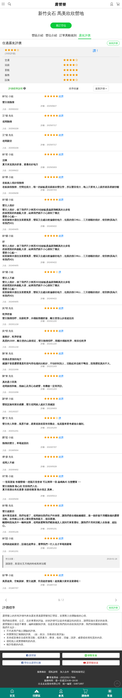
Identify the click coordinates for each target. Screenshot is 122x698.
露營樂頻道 (92, 662)
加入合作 (64, 672)
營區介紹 (37, 35)
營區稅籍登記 (78, 672)
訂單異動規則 (68, 35)
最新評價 (100, 88)
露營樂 (32, 655)
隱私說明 (53, 672)
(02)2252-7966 (67, 677)
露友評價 (84, 35)
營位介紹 (51, 35)
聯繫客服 (92, 655)
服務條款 (41, 672)
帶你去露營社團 (32, 662)
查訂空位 (61, 25)
